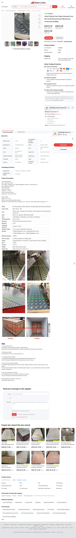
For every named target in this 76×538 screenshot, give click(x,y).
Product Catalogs (22, 480)
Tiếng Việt (36, 529)
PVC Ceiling (4, 488)
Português (22, 527)
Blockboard (38, 502)
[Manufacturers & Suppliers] (38, 2)
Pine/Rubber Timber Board (44, 488)
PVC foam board (23, 488)
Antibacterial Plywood (49, 502)
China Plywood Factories (24, 509)
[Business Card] (72, 138)
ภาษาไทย (71, 527)
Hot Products (6, 524)
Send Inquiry (48, 38)
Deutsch (43, 527)
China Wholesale (36, 524)
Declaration (53, 532)
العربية (54, 527)
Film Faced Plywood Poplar (63, 509)
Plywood (28, 10)
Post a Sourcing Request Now (19, 417)
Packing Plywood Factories (9, 509)
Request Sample (68, 41)
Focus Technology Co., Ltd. (28, 532)
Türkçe (30, 529)
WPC (21, 485)
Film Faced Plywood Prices (27, 513)
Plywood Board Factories (38, 509)
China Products (13, 524)
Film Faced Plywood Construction (10, 513)
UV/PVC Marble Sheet (43, 485)
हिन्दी (66, 527)
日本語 (62, 527)
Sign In (46, 125)
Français (27, 527)
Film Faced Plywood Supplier (59, 513)
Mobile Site (35, 526)
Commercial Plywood (62, 502)
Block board (59, 488)
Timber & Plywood (21, 10)
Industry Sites (52, 524)
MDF (21, 483)
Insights (41, 526)
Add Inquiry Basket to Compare (22, 49)
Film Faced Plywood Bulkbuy (9, 516)
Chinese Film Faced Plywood (43, 513)
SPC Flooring (59, 485)
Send (14, 414)
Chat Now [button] (60, 38)
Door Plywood (51, 509)
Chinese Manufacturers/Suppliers (25, 524)
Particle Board (59, 483)
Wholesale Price (44, 524)
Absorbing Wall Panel (6, 485)
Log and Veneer (28, 502)
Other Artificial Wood (7, 502)
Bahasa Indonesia (43, 529)
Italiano (39, 527)
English (11, 527)
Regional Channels (60, 524)
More (2, 519)
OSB (39, 483)
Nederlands (49, 527)
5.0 (59, 134)
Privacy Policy (60, 532)
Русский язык (33, 527)
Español (16, 527)
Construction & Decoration (11, 10)
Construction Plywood (36, 10)
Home (2, 10)
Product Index (68, 524)
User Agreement (46, 532)
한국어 (58, 527)
